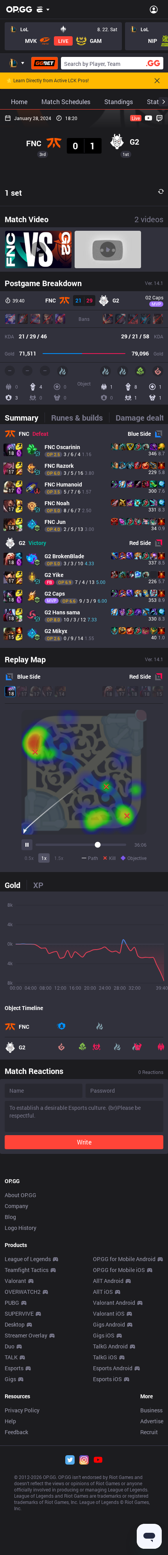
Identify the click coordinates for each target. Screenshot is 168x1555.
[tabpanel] (84, 536)
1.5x (58, 858)
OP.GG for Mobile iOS (119, 1270)
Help (10, 1421)
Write (84, 1142)
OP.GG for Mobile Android (124, 1259)
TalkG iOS (105, 1357)
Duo (9, 1346)
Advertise (151, 1421)
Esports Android (112, 1368)
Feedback (16, 1432)
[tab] (25, 417)
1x (43, 858)
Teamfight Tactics (26, 1270)
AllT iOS (103, 1291)
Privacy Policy (22, 1410)
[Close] (157, 80)
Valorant (15, 1280)
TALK (11, 1357)
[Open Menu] (154, 9)
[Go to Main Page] (19, 9)
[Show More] (43, 9)
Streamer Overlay (26, 1335)
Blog (10, 1217)
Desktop (15, 1324)
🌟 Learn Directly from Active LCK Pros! (47, 80)
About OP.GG (20, 1195)
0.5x (29, 858)
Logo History (20, 1227)
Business (151, 1410)
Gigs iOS (103, 1335)
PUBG (12, 1302)
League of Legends (28, 1259)
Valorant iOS (109, 1313)
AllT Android (108, 1280)
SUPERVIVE (19, 1313)
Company (16, 1206)
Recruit (149, 1432)
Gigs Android (109, 1324)
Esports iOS (107, 1379)
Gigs (10, 1379)
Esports (14, 1368)
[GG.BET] (44, 63)
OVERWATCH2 (23, 1291)
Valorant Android (114, 1302)
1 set (13, 193)
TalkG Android (110, 1346)
